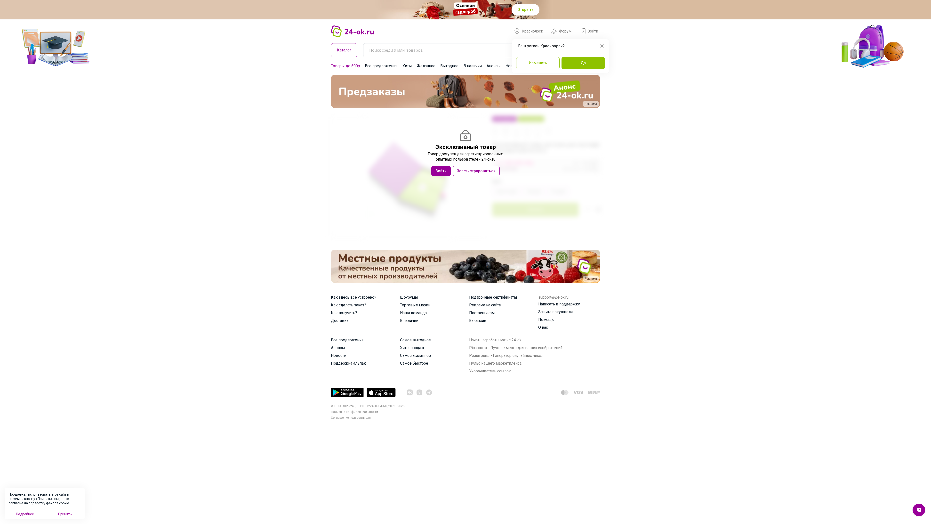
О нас (543, 327)
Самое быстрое (414, 363)
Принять (65, 514)
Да (583, 63)
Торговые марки (415, 305)
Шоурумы (409, 297)
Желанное (426, 66)
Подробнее (25, 514)
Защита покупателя (555, 312)
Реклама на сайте (485, 305)
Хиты (407, 66)
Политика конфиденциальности (354, 412)
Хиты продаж (412, 347)
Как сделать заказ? (348, 305)
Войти (592, 31)
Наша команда (413, 313)
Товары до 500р (345, 66)
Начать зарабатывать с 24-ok (495, 340)
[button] (339, 91)
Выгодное (449, 66)
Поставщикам (482, 313)
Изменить (538, 63)
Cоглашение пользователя (351, 417)
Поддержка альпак (348, 363)
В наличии (473, 66)
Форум (565, 31)
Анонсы (494, 66)
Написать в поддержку (559, 304)
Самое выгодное (415, 340)
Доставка (339, 320)
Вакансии (477, 320)
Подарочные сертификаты (493, 297)
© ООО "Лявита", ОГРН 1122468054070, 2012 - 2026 (367, 406)
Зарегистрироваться (476, 171)
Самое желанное (415, 355)
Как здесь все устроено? (353, 297)
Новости (338, 355)
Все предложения (381, 66)
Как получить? (344, 313)
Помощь (546, 319)
